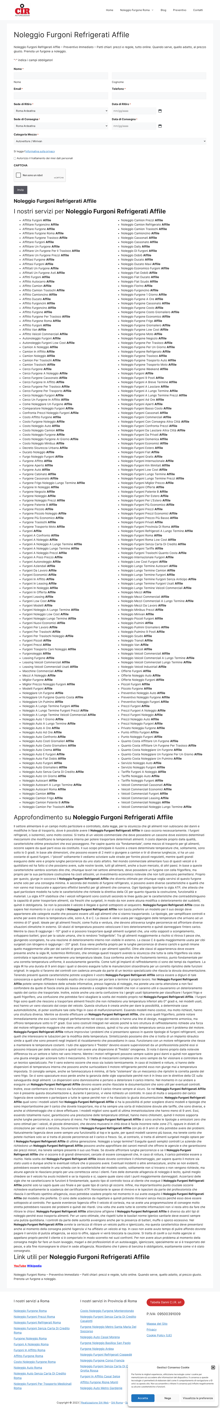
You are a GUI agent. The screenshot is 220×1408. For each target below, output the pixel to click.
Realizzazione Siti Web (95, 1402)
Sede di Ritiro (23, 104)
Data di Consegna (124, 119)
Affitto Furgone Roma (28, 1356)
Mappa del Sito (157, 1323)
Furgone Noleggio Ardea (97, 1348)
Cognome (118, 82)
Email (18, 88)
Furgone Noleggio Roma (30, 1338)
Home (109, 10)
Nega (167, 1398)
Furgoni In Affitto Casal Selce (100, 1376)
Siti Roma (117, 1402)
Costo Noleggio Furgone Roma (35, 1362)
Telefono (119, 88)
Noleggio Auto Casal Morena (100, 1337)
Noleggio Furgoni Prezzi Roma (34, 1316)
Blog (163, 10)
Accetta (143, 1398)
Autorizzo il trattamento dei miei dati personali (45, 158)
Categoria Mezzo (26, 134)
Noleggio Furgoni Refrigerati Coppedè (106, 1354)
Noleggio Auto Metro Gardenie (101, 1388)
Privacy (152, 1329)
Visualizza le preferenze (198, 1398)
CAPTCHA (21, 165)
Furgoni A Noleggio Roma (31, 1344)
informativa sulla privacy (40, 151)
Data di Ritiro (121, 104)
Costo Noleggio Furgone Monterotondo (107, 1311)
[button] (213, 1367)
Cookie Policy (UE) (159, 1335)
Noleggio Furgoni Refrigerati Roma (37, 1322)
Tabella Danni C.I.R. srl (165, 1302)
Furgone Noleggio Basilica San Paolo (105, 1343)
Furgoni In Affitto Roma (29, 1350)
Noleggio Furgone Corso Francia (102, 1360)
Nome (17, 82)
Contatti (198, 10)
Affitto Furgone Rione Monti (99, 1382)
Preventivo (179, 10)
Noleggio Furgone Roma (135, 10)
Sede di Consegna (27, 119)
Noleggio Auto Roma (28, 1367)
